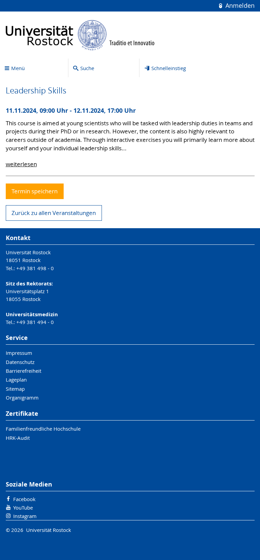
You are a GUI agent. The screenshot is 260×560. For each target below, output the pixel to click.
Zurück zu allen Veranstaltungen (54, 213)
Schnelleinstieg (168, 68)
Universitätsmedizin (32, 314)
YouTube (23, 507)
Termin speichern (35, 191)
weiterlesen (21, 164)
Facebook (24, 499)
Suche (87, 68)
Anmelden (239, 5)
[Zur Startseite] (80, 35)
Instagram (25, 516)
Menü (18, 68)
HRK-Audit (18, 437)
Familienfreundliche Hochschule (43, 428)
